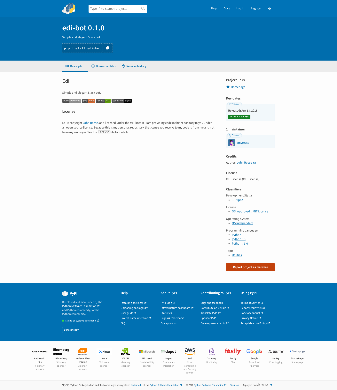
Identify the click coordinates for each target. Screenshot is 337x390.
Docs (226, 8)
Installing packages (132, 303)
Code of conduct (250, 313)
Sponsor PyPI (208, 318)
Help (214, 8)
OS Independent (242, 223)
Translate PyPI (209, 313)
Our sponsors (168, 323)
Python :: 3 (239, 239)
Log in (240, 8)
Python (236, 235)
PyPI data (234, 104)
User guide (127, 313)
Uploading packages (133, 308)
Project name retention (134, 318)
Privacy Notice (249, 318)
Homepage (238, 87)
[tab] (75, 66)
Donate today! (71, 330)
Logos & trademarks (172, 318)
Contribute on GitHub (213, 308)
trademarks (136, 385)
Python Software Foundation (79, 306)
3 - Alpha (237, 200)
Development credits (213, 323)
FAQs (124, 323)
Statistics (166, 313)
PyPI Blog (166, 303)
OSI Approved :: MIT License (250, 211)
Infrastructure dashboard (175, 308)
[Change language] (269, 8)
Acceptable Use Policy (254, 323)
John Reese (90, 123)
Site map (234, 385)
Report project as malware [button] (250, 267)
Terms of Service (250, 303)
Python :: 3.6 (240, 243)
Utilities (237, 255)
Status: (80, 320)
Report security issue (253, 308)
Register (256, 8)
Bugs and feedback (212, 303)
